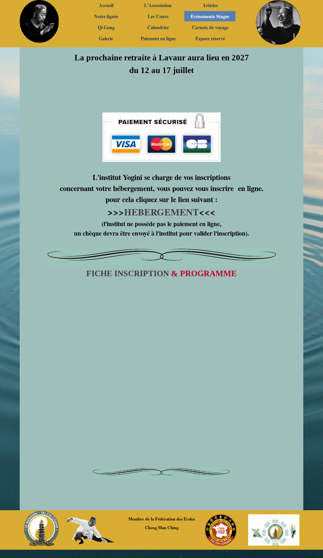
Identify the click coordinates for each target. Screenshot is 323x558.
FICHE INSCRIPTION (127, 273)
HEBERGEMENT (161, 212)
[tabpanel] (161, 166)
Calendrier (158, 27)
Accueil (106, 5)
